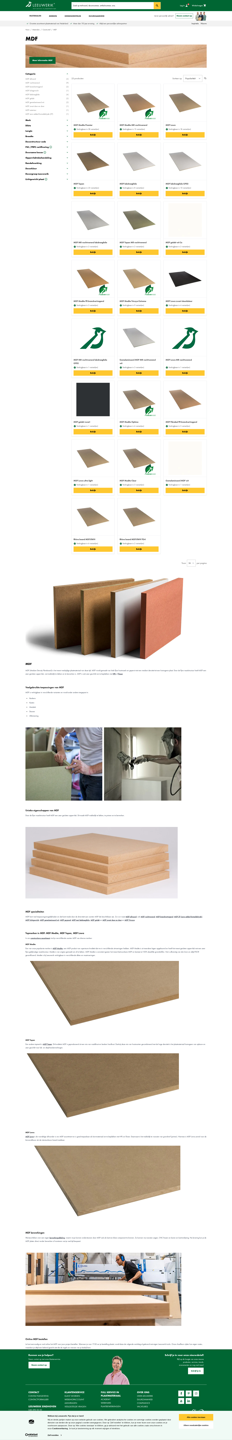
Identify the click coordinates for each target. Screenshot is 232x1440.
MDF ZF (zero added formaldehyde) (188, 916)
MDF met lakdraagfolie (81, 920)
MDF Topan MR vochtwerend (133, 242)
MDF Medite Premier (83, 125)
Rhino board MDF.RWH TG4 (133, 539)
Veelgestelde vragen (75, 1406)
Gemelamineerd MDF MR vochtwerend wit (138, 361)
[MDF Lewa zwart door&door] (185, 278)
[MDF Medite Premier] (93, 102)
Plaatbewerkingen (111, 1406)
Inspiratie (195, 23)
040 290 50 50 (35, 1409)
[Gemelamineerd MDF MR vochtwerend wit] (139, 337)
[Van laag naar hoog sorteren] (205, 78)
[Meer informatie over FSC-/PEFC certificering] (50, 147)
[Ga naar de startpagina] (40, 5)
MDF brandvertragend (164, 916)
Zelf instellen (53, 1435)
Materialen (35, 16)
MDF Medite (58, 948)
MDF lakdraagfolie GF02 (177, 183)
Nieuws (204, 23)
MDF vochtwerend (148, 916)
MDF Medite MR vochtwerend (133, 125)
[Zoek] (157, 5)
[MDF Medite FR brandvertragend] (93, 278)
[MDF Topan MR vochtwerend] (139, 220)
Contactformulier (38, 1399)
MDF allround (131, 916)
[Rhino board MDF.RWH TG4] (139, 517)
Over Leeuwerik (145, 1395)
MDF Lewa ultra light (83, 480)
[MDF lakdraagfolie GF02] (185, 161)
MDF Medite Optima (129, 421)
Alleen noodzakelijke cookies (196, 1425)
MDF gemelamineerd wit (49, 920)
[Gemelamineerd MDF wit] (185, 458)
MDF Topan (79, 183)
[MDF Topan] (93, 161)
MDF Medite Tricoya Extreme (133, 301)
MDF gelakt (95, 920)
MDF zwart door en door (112, 920)
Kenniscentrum (73, 16)
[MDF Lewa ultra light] (93, 458)
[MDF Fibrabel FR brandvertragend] (185, 399)
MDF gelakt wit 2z (174, 242)
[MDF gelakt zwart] (93, 399)
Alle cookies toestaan (196, 1417)
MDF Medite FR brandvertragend (89, 301)
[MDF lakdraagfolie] (139, 161)
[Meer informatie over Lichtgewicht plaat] (46, 179)
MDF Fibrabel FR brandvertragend (181, 421)
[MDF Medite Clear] (139, 458)
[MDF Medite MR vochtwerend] (139, 102)
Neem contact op (184, 16)
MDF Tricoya (130, 920)
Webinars (106, 1402)
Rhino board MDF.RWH (84, 539)
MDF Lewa (170, 125)
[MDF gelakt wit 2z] (185, 220)
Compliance (143, 1403)
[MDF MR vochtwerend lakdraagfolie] (93, 220)
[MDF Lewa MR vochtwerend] (185, 337)
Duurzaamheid (96, 16)
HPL (114, 674)
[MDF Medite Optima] (139, 399)
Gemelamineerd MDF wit (177, 480)
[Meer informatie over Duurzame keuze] (44, 152)
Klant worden (72, 1395)
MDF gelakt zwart (82, 421)
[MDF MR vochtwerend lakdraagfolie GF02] (93, 337)
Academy (106, 1399)
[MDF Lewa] (185, 102)
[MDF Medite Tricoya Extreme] (139, 278)
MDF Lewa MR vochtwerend (179, 359)
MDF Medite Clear (128, 480)
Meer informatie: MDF (42, 60)
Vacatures (142, 1406)
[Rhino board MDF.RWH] (93, 517)
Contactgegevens (38, 1395)
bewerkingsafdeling (57, 1237)
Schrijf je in (196, 1371)
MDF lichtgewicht (32, 920)
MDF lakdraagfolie (128, 183)
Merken (53, 16)
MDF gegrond (65, 920)
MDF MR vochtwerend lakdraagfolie (90, 242)
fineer (120, 674)
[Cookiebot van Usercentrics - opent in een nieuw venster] (31, 1435)
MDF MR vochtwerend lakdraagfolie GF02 (90, 361)
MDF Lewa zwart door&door (179, 301)
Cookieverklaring (60, 1428)
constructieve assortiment (40, 938)
